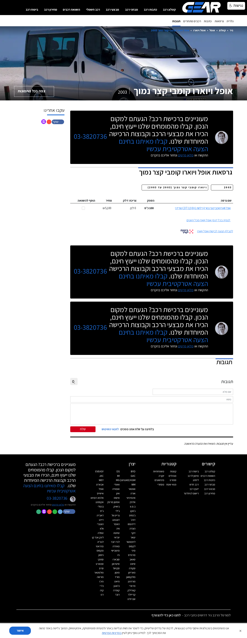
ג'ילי (118, 511)
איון (118, 493)
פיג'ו (101, 581)
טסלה (101, 533)
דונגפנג (116, 520)
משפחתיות (158, 471)
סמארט (100, 564)
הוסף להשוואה (86, 201)
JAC (101, 476)
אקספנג (100, 502)
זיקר (133, 533)
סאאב (132, 559)
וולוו (102, 528)
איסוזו (117, 498)
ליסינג (196, 480)
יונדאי (117, 537)
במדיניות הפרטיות (112, 633)
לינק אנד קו (98, 537)
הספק (150, 201)
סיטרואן (116, 564)
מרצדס (131, 555)
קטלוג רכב (169, 10)
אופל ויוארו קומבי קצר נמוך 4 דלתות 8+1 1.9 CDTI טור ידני (203, 208)
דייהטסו (131, 524)
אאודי (117, 484)
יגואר (132, 537)
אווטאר (131, 489)
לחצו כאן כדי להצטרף (166, 615)
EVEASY (99, 471)
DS (118, 471)
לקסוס (132, 546)
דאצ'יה (100, 515)
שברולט (131, 599)
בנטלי (101, 506)
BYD (133, 471)
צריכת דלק (130, 201)
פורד (117, 577)
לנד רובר (115, 542)
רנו (102, 594)
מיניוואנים (159, 480)
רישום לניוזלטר (191, 493)
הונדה (132, 528)
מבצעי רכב (112, 10)
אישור (20, 631)
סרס (101, 568)
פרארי (132, 586)
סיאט (132, 564)
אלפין (132, 502)
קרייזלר (131, 594)
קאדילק (131, 590)
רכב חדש (194, 484)
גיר (231, 30)
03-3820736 (90, 136)
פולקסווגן (130, 577)
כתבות (208, 21)
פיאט (117, 581)
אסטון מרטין (113, 502)
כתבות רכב (150, 10)
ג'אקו (132, 511)
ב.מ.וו (132, 506)
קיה (102, 590)
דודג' (133, 520)
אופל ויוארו (199, 30)
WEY (101, 480)
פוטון (117, 572)
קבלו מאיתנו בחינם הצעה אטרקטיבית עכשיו (163, 145)
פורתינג (131, 581)
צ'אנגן (117, 586)
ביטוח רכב (32, 10)
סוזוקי (101, 559)
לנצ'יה (100, 542)
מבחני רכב (131, 10)
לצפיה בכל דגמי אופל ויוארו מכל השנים (208, 220)
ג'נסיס (132, 515)
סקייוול (116, 568)
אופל (212, 30)
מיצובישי (115, 550)
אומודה (116, 489)
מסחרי (160, 484)
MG (118, 480)
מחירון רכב (50, 10)
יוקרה (161, 476)
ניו (119, 555)
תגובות (176, 21)
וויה (118, 528)
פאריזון (131, 572)
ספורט (173, 480)
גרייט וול (116, 515)
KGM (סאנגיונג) (127, 480)
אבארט (100, 484)
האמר (116, 524)
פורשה (100, 577)
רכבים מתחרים (192, 21)
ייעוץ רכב (194, 489)
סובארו (116, 559)
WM (133, 484)
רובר (117, 594)
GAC (133, 476)
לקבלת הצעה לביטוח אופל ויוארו (215, 231)
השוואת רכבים (71, 10)
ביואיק (116, 506)
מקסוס (100, 550)
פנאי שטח (171, 484)
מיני (133, 550)
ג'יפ (102, 511)
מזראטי (100, 546)
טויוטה (116, 533)
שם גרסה (226, 201)
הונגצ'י (100, 524)
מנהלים (172, 476)
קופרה (116, 590)
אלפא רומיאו (97, 498)
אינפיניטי (131, 498)
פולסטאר (99, 572)
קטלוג (222, 30)
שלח (83, 429)
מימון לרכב (193, 476)
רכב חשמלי (93, 10)
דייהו (101, 520)
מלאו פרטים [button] (58, 504)
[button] (58, 121)
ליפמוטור (130, 542)
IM (118, 476)
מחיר (109, 201)
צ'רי (102, 586)
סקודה (132, 568)
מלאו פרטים (186, 155)
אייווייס (100, 493)
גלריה (230, 21)
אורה (132, 493)
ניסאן (101, 555)
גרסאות (219, 21)
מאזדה (116, 546)
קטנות (173, 471)
